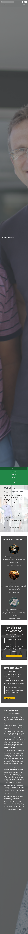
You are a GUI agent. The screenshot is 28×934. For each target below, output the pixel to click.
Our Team (14, 477)
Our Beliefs (14, 480)
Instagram (12, 641)
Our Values (13, 482)
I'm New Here (14, 468)
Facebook (17, 639)
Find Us (14, 471)
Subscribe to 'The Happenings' (14, 656)
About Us (14, 474)
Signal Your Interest (9, 698)
